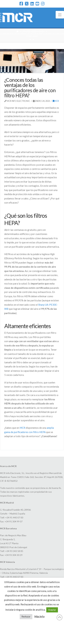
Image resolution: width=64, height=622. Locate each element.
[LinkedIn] (32, 4)
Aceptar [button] (52, 609)
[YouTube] (37, 4)
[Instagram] (42, 4)
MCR (56, 101)
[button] (60, 15)
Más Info (39, 616)
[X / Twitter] (26, 4)
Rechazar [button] (26, 616)
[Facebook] (21, 4)
